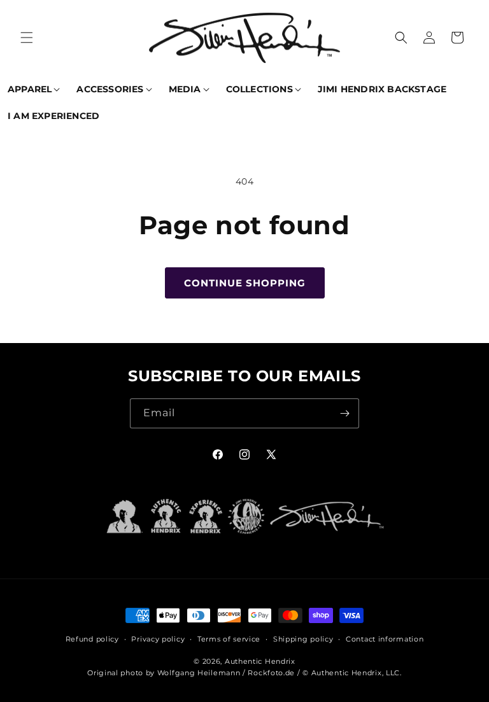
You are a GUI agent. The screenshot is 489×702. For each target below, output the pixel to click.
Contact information (384, 639)
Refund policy (92, 639)
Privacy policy (158, 639)
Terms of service (228, 639)
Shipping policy (303, 639)
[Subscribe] (344, 413)
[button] (27, 38)
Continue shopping (245, 283)
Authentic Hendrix (260, 661)
